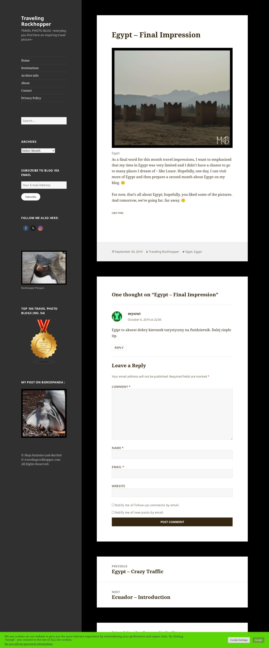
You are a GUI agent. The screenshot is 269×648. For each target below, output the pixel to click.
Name (118, 448)
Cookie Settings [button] (239, 640)
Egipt (189, 252)
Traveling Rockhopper (36, 21)
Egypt (198, 252)
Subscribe (30, 196)
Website (118, 486)
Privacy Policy (31, 98)
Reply (119, 348)
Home (25, 60)
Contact (26, 91)
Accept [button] (258, 640)
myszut (134, 313)
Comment (121, 387)
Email (118, 467)
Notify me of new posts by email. (139, 512)
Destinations (30, 68)
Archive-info (30, 75)
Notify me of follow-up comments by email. (147, 505)
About (25, 83)
